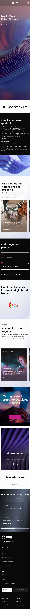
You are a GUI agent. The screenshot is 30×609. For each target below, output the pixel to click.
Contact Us (5, 589)
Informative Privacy (6, 605)
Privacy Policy (19, 601)
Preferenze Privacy (20, 605)
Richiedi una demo (15, 416)
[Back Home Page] (15, 2)
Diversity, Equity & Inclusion (8, 583)
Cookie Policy (5, 601)
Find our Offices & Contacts (8, 541)
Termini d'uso (5, 598)
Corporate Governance (7, 561)
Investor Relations (20, 589)
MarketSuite (15, 484)
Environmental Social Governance (10, 566)
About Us (4, 554)
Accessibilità (18, 598)
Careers (4, 574)
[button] (1, 3)
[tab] (13, 314)
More (3, 571)
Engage (4, 579)
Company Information (7, 557)
